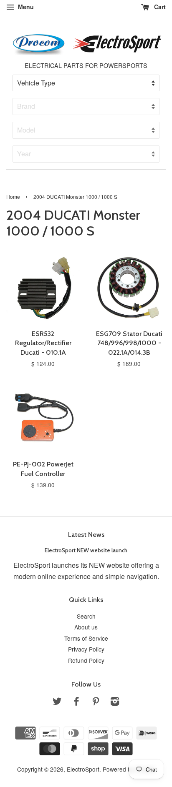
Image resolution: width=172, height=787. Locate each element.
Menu (25, 7)
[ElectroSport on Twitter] (57, 702)
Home (13, 196)
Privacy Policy (86, 649)
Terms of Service (86, 638)
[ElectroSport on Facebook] (76, 702)
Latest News (86, 535)
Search (86, 616)
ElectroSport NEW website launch (86, 550)
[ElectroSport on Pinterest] (95, 702)
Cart (159, 7)
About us (86, 627)
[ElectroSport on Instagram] (114, 702)
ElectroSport (83, 769)
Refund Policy (86, 660)
